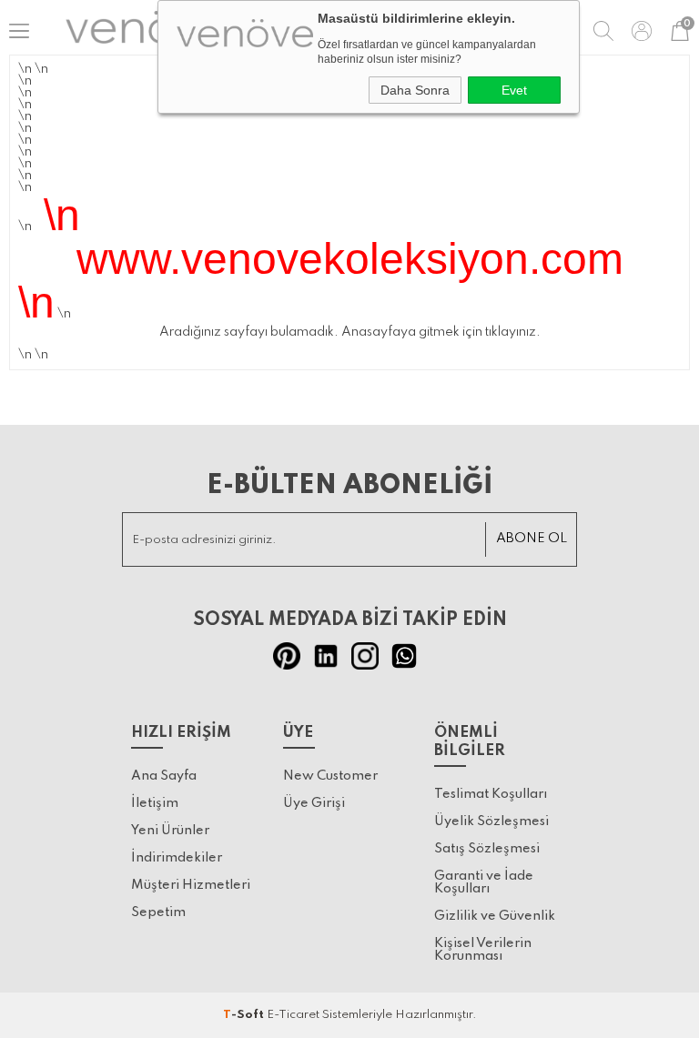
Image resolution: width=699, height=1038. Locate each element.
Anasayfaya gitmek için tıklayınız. (441, 332)
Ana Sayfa (164, 776)
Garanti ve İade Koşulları (483, 882)
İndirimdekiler (176, 858)
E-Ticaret (293, 1015)
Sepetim (158, 912)
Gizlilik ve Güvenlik (494, 916)
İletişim (154, 803)
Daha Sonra (415, 90)
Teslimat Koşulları (490, 794)
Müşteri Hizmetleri (190, 885)
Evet (514, 90)
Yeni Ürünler (170, 830)
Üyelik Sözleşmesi (491, 821)
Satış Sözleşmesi (487, 848)
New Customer (330, 776)
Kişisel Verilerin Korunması (483, 949)
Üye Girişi (314, 803)
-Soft (245, 1015)
